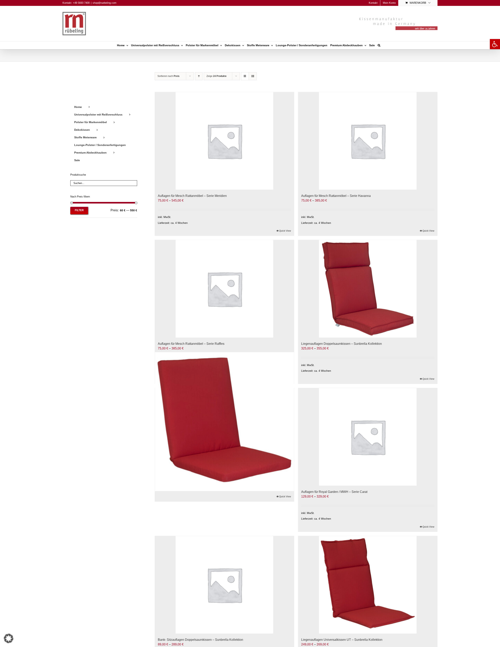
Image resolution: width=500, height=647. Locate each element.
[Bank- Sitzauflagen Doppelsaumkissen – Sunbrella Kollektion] (224, 585)
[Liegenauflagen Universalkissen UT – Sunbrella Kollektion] (367, 585)
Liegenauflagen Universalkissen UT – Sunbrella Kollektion (341, 639)
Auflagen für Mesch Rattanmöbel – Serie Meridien (192, 195)
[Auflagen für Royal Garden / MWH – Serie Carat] (367, 437)
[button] (495, 44)
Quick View (285, 230)
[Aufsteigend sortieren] (199, 76)
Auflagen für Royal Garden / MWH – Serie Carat (334, 491)
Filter (79, 210)
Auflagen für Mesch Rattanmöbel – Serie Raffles (191, 343)
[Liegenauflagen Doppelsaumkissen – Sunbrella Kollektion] (367, 289)
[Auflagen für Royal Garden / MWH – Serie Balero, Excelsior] (224, 421)
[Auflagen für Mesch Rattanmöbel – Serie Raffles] (224, 289)
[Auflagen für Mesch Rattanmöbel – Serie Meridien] (224, 141)
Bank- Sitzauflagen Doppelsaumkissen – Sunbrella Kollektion (200, 639)
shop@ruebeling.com (104, 2)
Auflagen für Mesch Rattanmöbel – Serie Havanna (336, 195)
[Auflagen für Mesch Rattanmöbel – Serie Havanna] (367, 141)
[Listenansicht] (252, 76)
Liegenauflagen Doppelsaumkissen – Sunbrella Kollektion (341, 343)
